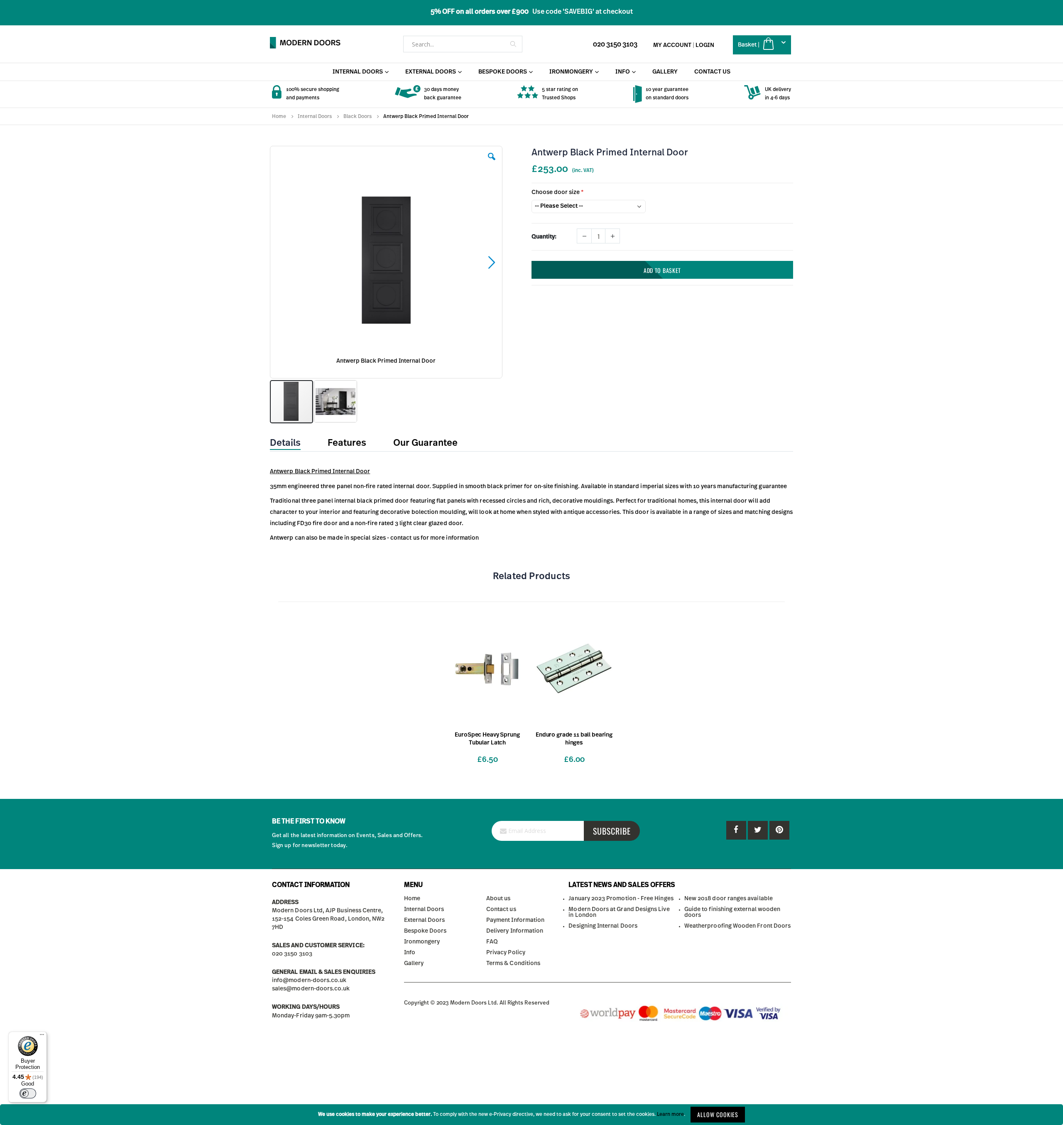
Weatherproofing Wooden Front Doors (737, 926)
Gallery (414, 963)
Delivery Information (514, 931)
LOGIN (705, 45)
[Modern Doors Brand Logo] (305, 43)
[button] (491, 162)
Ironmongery (422, 942)
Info (409, 953)
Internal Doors (315, 116)
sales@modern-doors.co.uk (311, 989)
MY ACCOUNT (672, 45)
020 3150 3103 (615, 44)
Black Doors (357, 116)
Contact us (501, 909)
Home (279, 116)
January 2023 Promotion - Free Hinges (620, 898)
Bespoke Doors (425, 931)
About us (498, 898)
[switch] (28, 1093)
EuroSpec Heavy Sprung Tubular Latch (487, 739)
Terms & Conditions (513, 963)
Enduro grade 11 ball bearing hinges (574, 739)
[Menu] (42, 1036)
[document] (531, 1115)
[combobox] (462, 44)
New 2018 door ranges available (728, 898)
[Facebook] (736, 830)
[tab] (291, 443)
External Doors (424, 920)
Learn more (670, 1114)
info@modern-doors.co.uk (309, 980)
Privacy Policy (505, 953)
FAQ (492, 942)
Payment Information (515, 920)
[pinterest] (758, 830)
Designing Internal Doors (602, 926)
